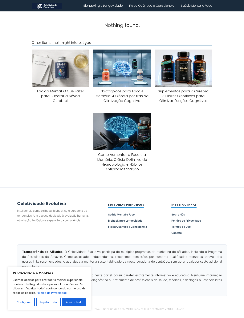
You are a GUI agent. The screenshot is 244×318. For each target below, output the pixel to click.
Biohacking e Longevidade (103, 5)
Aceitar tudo (74, 302)
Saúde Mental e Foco (196, 5)
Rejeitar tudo (48, 302)
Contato (176, 232)
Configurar (24, 302)
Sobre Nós (178, 214)
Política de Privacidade (52, 293)
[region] (50, 288)
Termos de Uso (181, 226)
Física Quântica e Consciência (151, 5)
